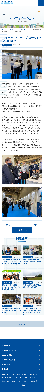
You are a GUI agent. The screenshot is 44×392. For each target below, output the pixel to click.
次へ (36, 225)
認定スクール (6, 369)
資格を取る (6, 364)
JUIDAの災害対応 (8, 360)
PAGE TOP (22, 324)
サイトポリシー (34, 378)
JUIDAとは (6, 346)
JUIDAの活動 (7, 355)
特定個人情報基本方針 (21, 378)
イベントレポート (7, 45)
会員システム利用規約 (8, 381)
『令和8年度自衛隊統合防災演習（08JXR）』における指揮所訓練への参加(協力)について (11, 263)
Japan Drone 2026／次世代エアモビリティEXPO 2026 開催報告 (11, 310)
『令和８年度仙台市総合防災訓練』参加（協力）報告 (32, 286)
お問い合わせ (6, 374)
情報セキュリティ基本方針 (29, 374)
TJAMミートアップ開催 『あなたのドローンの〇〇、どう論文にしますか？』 (11, 287)
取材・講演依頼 (16, 374)
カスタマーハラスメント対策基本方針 (27, 381)
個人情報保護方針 (7, 378)
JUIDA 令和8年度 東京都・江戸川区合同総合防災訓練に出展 (32, 262)
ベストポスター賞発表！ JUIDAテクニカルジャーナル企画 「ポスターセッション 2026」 (32, 311)
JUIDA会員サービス (9, 350)
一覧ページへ (22, 230)
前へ (8, 225)
